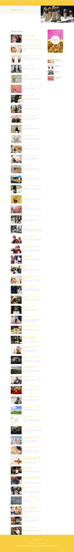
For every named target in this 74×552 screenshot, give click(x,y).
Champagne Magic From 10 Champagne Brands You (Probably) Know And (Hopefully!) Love (32, 478)
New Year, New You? (27, 195)
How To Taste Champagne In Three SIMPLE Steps (32, 447)
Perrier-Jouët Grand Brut (28, 316)
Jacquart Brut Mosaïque (28, 125)
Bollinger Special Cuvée (28, 266)
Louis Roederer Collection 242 (29, 135)
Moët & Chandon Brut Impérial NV (30, 115)
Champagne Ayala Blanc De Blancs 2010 (31, 75)
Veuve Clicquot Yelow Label (28, 175)
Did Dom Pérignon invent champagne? (31, 396)
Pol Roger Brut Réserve (28, 145)
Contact (42, 2)
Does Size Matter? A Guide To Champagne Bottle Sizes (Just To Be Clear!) (31, 437)
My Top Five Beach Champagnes (29, 205)
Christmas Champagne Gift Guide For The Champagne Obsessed (31, 246)
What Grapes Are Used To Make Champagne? (32, 426)
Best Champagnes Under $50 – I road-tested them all (32, 487)
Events (39, 2)
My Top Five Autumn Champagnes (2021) (31, 296)
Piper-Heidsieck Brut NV (28, 105)
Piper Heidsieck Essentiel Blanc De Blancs (32, 517)
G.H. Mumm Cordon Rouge (28, 95)
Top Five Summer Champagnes (29, 65)
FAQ (35, 2)
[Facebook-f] (35, 541)
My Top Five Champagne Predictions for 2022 (32, 85)
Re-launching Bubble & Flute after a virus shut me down (31, 277)
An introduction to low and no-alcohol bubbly (32, 55)
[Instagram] (37, 541)
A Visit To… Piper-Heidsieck (29, 386)
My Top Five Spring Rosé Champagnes (31, 326)
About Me (29, 2)
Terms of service (32, 543)
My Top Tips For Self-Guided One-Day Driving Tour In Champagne (31, 367)
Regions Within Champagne (28, 416)
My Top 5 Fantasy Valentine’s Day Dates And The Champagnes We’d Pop (32, 35)
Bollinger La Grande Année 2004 (29, 306)
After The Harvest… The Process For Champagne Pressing (30, 467)
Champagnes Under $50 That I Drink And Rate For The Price (31, 347)
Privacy (38, 543)
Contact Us (43, 543)
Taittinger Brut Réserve (28, 256)
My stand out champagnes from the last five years (32, 216)
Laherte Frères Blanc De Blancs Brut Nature (32, 185)
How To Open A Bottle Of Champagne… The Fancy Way (32, 357)
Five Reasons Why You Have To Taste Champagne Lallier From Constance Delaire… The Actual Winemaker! (30, 337)
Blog (32, 2)
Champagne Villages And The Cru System (31, 406)
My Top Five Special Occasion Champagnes (32, 45)
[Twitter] (39, 541)
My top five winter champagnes (29, 236)
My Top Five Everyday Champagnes (30, 155)
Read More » (56, 62)
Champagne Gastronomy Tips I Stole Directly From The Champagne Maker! (32, 507)
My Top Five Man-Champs (28, 376)
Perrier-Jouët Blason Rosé (28, 165)
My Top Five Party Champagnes (29, 226)
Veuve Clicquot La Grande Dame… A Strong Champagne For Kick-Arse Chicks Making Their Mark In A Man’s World (32, 458)
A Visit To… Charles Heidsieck (29, 497)
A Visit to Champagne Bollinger (29, 527)
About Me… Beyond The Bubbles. (29, 286)
